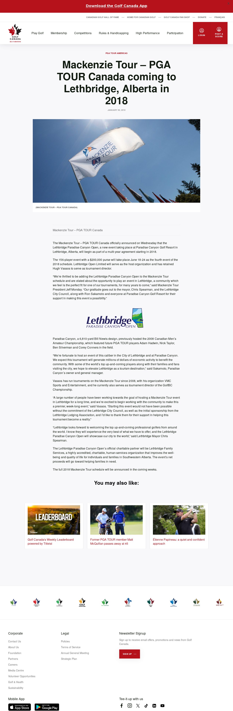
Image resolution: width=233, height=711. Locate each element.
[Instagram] (129, 705)
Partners (13, 659)
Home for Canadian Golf (141, 17)
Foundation (14, 653)
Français (219, 17)
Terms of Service (70, 647)
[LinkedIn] (154, 705)
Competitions (83, 33)
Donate (202, 17)
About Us (13, 647)
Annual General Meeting (75, 653)
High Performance (148, 33)
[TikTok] (146, 705)
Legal (65, 633)
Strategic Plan (69, 659)
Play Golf (37, 33)
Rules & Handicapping (114, 33)
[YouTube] (162, 705)
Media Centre (16, 670)
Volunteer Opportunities (21, 676)
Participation (175, 33)
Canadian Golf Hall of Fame (102, 17)
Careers (12, 664)
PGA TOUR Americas (116, 53)
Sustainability (15, 688)
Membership (59, 33)
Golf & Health (15, 682)
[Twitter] (138, 705)
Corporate (15, 633)
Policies (65, 641)
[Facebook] (121, 705)
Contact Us (14, 641)
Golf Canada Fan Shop (177, 17)
